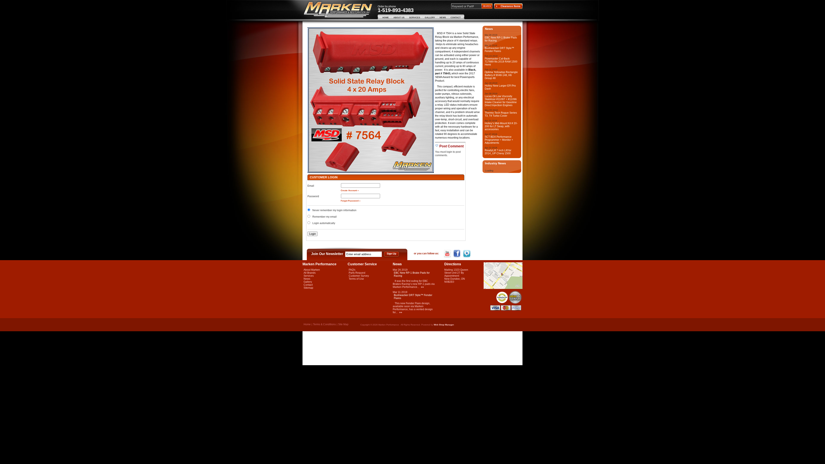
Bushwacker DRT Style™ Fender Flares (499, 50)
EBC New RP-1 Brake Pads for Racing (501, 39)
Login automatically (324, 223)
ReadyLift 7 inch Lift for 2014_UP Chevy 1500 (498, 152)
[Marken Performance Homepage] (338, 9)
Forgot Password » (351, 201)
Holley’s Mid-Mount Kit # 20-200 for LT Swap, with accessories (501, 126)
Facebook (457, 254)
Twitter (467, 254)
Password (313, 196)
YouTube (448, 254)
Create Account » (350, 190)
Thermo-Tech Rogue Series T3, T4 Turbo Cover (501, 114)
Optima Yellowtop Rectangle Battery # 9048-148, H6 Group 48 (501, 75)
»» (422, 286)
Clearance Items (508, 6)
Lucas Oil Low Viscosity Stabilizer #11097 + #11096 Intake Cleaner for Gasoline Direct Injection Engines (501, 101)
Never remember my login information (334, 210)
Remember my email (324, 216)
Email (310, 185)
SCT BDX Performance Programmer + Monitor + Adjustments (499, 139)
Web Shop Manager (444, 325)
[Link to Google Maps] (503, 288)
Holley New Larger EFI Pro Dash (500, 87)
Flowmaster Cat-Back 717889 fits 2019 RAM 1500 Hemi (501, 61)
